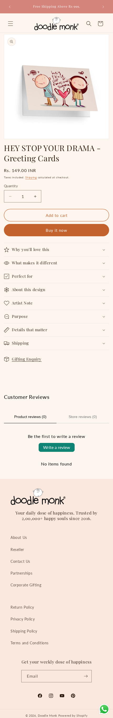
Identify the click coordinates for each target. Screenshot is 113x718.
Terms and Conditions (30, 643)
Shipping (31, 177)
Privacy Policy (23, 619)
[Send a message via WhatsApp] (104, 709)
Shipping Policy (24, 631)
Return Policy (22, 607)
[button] (10, 23)
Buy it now (56, 230)
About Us (19, 537)
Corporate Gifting (26, 585)
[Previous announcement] (10, 7)
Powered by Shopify (73, 715)
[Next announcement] (103, 7)
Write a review (56, 447)
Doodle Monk (47, 715)
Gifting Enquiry (27, 359)
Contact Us (20, 561)
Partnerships (21, 573)
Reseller (17, 549)
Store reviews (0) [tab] (83, 417)
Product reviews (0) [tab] (30, 417)
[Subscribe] (85, 676)
